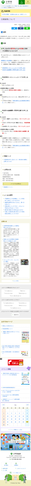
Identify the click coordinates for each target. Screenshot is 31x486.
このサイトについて (21, 468)
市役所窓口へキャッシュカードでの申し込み (13, 68)
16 (3, 419)
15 (27, 416)
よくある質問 (7, 6)
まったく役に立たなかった (16, 295)
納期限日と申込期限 (6, 60)
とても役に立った (8, 290)
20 (19, 419)
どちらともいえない (9, 293)
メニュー (28, 3)
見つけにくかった (23, 305)
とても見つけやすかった (9, 303)
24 (7, 421)
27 (19, 421)
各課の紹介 (5, 468)
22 (27, 419)
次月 (28, 404)
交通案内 (16, 465)
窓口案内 (6, 465)
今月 (3, 404)
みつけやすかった (23, 303)
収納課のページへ (8, 187)
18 (11, 419)
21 (23, 419)
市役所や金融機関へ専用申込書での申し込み (13, 69)
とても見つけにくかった (16, 308)
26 (15, 421)
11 (11, 416)
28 (23, 421)
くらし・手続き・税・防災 (16, 6)
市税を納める (25, 6)
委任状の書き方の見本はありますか (14, 210)
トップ (3, 6)
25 (11, 421)
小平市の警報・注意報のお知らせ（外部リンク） (14, 14)
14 (23, 416)
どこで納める (4, 7)
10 (7, 416)
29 (27, 421)
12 (15, 416)
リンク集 (5, 470)
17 (7, 419)
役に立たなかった (23, 293)
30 (3, 424)
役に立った (23, 290)
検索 (22, 3)
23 (3, 421)
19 (15, 419)
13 (19, 416)
